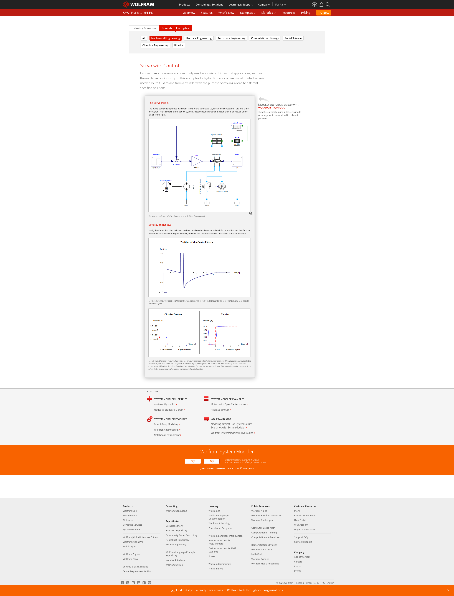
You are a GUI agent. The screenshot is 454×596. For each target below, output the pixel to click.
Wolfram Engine (131, 554)
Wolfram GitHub (174, 564)
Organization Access (304, 529)
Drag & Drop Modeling (167, 424)
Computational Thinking (264, 532)
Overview (189, 13)
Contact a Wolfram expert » (240, 468)
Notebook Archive (175, 560)
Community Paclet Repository (181, 535)
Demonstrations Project (264, 544)
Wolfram (288, 582)
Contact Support (303, 541)
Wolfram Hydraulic (271, 107)
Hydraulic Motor (221, 409)
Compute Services (132, 524)
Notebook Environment (168, 435)
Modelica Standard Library (169, 409)
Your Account (301, 524)
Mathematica (130, 515)
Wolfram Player (131, 559)
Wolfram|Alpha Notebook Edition (140, 537)
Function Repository (176, 530)
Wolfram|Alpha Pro (133, 541)
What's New (226, 13)
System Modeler (131, 529)
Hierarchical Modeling (167, 429)
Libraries (267, 13)
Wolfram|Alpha (259, 510)
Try (193, 461)
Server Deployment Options (138, 571)
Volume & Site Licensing (135, 566)
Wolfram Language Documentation (219, 517)
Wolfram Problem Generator (266, 515)
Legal (299, 582)
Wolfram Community (220, 564)
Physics (178, 45)
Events (297, 570)
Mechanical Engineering (165, 38)
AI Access (128, 520)
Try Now (323, 13)
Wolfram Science (260, 559)
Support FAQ (301, 537)
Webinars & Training (219, 523)
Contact (298, 566)
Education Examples (175, 28)
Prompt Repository (176, 544)
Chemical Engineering (155, 45)
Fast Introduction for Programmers (220, 542)
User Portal (300, 520)
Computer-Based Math (263, 527)
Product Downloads (304, 515)
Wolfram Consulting (176, 510)
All (143, 38)
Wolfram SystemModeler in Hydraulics (233, 433)
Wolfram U (214, 510)
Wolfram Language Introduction (226, 535)
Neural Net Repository (177, 539)
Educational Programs (220, 528)
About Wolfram (302, 556)
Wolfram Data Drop (261, 549)
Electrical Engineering (199, 38)
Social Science (293, 38)
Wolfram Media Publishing (265, 563)
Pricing (305, 13)
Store (297, 510)
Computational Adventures (265, 537)
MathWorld (257, 554)
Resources (288, 13)
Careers (298, 561)
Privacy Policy (312, 582)
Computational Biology (265, 38)
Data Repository (174, 525)
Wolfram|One (130, 510)
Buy (211, 461)
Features (207, 13)
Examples (246, 13)
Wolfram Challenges (262, 520)
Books (212, 556)
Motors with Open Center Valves (229, 404)
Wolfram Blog (216, 568)
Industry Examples (144, 28)
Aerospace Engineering (231, 38)
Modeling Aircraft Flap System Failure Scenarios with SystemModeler (231, 425)
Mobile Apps (129, 546)
